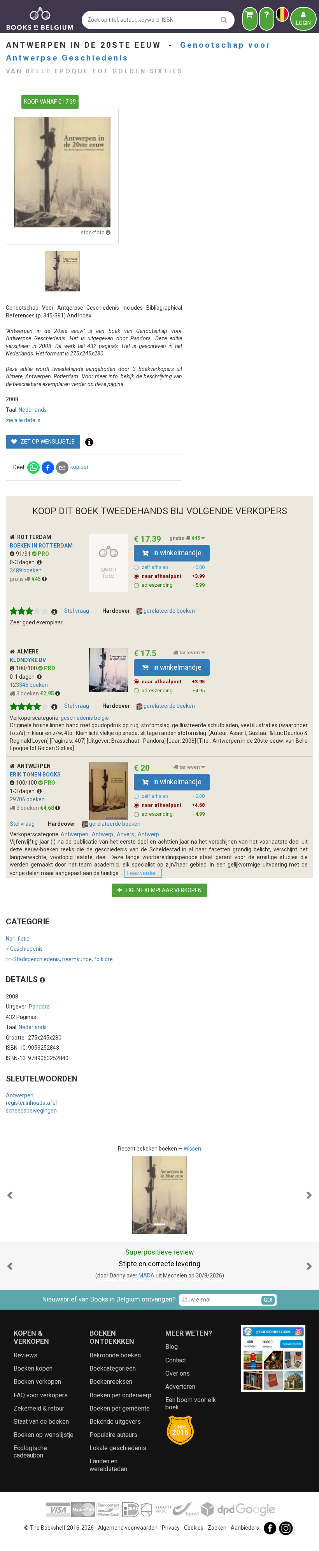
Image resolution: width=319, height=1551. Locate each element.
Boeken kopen (33, 1368)
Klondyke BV (28, 660)
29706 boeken (27, 799)
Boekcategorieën (112, 1368)
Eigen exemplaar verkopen (163, 890)
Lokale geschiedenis (117, 1448)
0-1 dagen (23, 677)
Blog (171, 1346)
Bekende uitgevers (115, 1421)
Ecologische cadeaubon (30, 1451)
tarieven (189, 652)
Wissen (192, 1148)
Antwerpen (19, 1095)
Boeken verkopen (37, 1381)
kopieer (79, 467)
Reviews (25, 1355)
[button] (9, 1195)
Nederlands (33, 410)
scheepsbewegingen (31, 1110)
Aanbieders (245, 1528)
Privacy (171, 1528)
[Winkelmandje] (250, 19)
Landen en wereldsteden (108, 1464)
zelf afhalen (173, 567)
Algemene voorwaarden (128, 1528)
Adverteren (180, 1386)
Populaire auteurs (113, 1434)
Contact (175, 1360)
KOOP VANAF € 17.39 (50, 102)
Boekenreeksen (110, 1381)
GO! (268, 1300)
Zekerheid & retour (39, 1408)
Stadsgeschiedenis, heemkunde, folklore (59, 959)
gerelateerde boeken (168, 611)
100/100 (27, 668)
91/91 (24, 554)
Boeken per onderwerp (120, 1395)
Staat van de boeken (41, 1421)
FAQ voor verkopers (41, 1395)
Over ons (177, 1373)
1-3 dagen (23, 791)
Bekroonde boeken (115, 1355)
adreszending (173, 585)
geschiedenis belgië (85, 718)
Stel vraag (76, 611)
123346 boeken (29, 685)
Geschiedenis (24, 949)
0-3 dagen (23, 562)
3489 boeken (26, 570)
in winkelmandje (177, 553)
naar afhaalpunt (173, 576)
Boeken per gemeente (119, 1408)
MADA (146, 1275)
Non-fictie (18, 939)
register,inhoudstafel (31, 1103)
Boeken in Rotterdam (41, 545)
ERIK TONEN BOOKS (35, 774)
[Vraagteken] (266, 19)
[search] (224, 19)
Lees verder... (143, 873)
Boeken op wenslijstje (44, 1434)
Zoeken (217, 1528)
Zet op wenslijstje (47, 441)
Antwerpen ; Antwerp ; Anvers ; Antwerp (110, 834)
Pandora (39, 1006)
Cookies (193, 1528)
